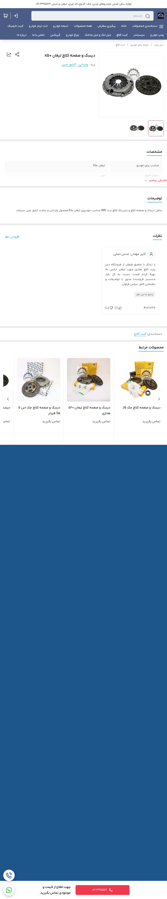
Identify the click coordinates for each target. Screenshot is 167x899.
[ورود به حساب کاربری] (16, 15)
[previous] (159, 399)
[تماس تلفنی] (9, 875)
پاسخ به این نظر (144, 294)
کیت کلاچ (120, 45)
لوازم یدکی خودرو (139, 45)
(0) (107, 308)
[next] (8, 399)
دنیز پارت (159, 45)
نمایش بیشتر (158, 180)
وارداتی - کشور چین (75, 64)
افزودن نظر (12, 237)
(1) (116, 308)
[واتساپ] (9, 890)
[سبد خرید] (5, 15)
